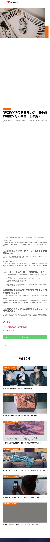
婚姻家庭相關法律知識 (9, 330)
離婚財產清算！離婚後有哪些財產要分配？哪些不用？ (20, 416)
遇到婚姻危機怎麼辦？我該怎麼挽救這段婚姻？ (18, 388)
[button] (48, 2)
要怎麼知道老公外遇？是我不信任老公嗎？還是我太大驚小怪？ (23, 498)
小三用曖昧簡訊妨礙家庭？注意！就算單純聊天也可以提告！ (23, 443)
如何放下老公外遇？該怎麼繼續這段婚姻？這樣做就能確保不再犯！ (25, 470)
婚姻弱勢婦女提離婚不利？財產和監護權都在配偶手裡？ (17, 326)
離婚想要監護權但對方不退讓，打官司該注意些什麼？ (16, 325)
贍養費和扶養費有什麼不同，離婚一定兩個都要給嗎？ (16, 327)
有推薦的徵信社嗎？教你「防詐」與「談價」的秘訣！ (20, 525)
